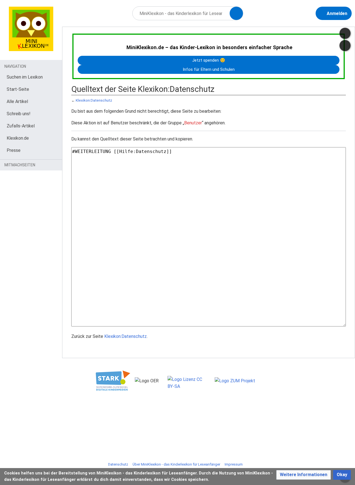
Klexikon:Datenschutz (94, 100)
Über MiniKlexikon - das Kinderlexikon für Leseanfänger (176, 464)
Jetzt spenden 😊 (208, 60)
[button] (303, 475)
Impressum (234, 464)
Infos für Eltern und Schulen (209, 69)
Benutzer (193, 122)
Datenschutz (118, 464)
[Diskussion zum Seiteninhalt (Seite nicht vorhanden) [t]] (345, 33)
